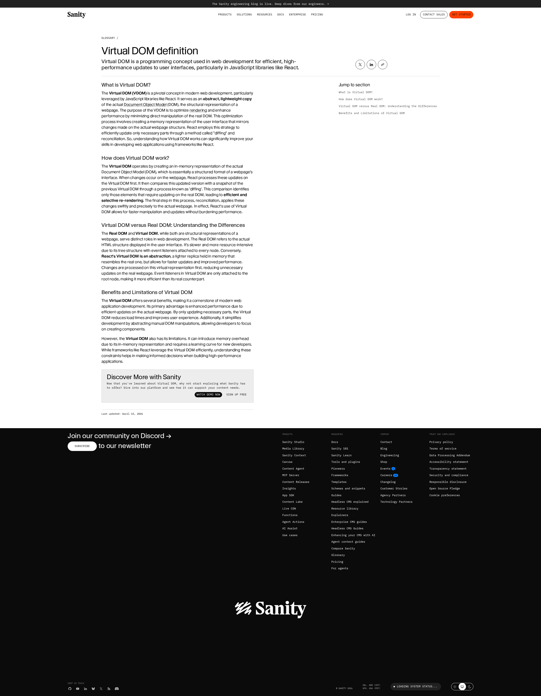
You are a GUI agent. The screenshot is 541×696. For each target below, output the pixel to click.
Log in (411, 14)
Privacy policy (441, 442)
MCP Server (290, 475)
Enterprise (297, 14)
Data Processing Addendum (449, 455)
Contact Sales (434, 14)
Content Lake (292, 502)
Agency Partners (393, 495)
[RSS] (109, 688)
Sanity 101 (339, 448)
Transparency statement (448, 468)
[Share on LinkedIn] (371, 64)
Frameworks (339, 475)
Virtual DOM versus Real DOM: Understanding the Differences (388, 106)
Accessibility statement (448, 462)
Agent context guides (348, 541)
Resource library (344, 508)
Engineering (389, 455)
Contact (386, 442)
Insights (289, 488)
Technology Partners (396, 502)
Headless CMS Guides (347, 528)
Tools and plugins (345, 462)
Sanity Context (294, 455)
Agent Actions (293, 522)
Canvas (287, 462)
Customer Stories (393, 488)
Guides (336, 495)
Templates (339, 482)
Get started (461, 14)
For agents (339, 568)
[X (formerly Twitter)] (101, 688)
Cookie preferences (444, 495)
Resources (264, 14)
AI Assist (290, 528)
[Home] (77, 14)
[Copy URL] (382, 64)
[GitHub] (70, 688)
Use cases (290, 535)
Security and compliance (448, 475)
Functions (290, 515)
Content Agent (293, 468)
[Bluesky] (93, 688)
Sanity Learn (341, 455)
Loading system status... (417, 686)
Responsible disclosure (448, 482)
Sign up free (236, 394)
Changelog (388, 482)
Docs (280, 14)
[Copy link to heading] (98, 84)
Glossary (108, 38)
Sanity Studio (293, 442)
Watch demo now (208, 394)
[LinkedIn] (85, 688)
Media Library (293, 448)
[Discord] (117, 688)
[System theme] (462, 686)
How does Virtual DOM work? (361, 99)
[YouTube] (77, 688)
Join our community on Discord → (119, 435)
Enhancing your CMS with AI (353, 535)
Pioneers (338, 468)
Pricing (317, 14)
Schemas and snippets (348, 488)
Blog (383, 448)
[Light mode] (455, 686)
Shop (383, 462)
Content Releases (295, 482)
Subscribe (82, 446)
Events (385, 468)
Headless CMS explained (350, 502)
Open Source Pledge (444, 488)
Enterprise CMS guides (349, 522)
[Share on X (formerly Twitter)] (360, 64)
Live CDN (289, 508)
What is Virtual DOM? (356, 92)
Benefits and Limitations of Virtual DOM (372, 113)
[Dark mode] (469, 686)
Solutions (244, 14)
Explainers (339, 515)
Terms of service (442, 448)
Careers (386, 475)
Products (225, 14)
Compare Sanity (343, 548)
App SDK (288, 495)
